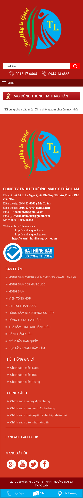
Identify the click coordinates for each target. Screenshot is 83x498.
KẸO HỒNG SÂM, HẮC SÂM (27, 348)
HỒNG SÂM (16, 291)
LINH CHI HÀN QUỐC (23, 306)
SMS (42, 493)
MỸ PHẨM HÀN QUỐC (23, 341)
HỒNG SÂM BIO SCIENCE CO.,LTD (31, 313)
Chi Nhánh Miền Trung (25, 382)
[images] (11, 464)
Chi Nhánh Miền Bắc (23, 375)
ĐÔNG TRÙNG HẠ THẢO (25, 320)
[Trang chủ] (41, 152)
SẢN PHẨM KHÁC (20, 334)
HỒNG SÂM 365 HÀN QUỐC (27, 284)
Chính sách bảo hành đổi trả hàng (32, 408)
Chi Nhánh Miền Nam (24, 368)
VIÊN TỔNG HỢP (20, 298)
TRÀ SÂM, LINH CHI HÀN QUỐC (29, 327)
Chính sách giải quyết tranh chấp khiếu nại (38, 415)
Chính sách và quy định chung (30, 401)
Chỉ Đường (70, 493)
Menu (10, 82)
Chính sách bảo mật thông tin (30, 422)
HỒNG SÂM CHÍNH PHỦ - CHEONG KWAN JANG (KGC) (44, 277)
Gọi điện (18, 493)
